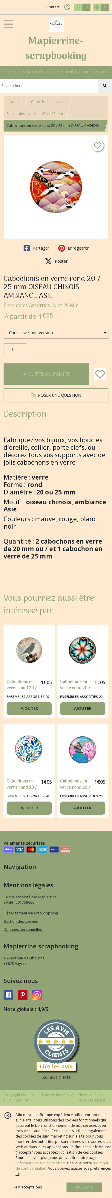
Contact (52, 7)
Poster (60, 261)
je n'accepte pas (28, 1187)
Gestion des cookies (21, 921)
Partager (40, 248)
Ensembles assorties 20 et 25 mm (35, 113)
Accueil (16, 101)
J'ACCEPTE (84, 1187)
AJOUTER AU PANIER (46, 374)
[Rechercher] (105, 86)
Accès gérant (93, 1100)
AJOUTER (29, 708)
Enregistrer (78, 248)
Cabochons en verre (48, 101)
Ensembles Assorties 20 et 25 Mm (41, 305)
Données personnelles (23, 929)
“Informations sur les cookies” (41, 1163)
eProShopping (16, 1100)
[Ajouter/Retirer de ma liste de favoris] (100, 374)
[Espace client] (67, 7)
